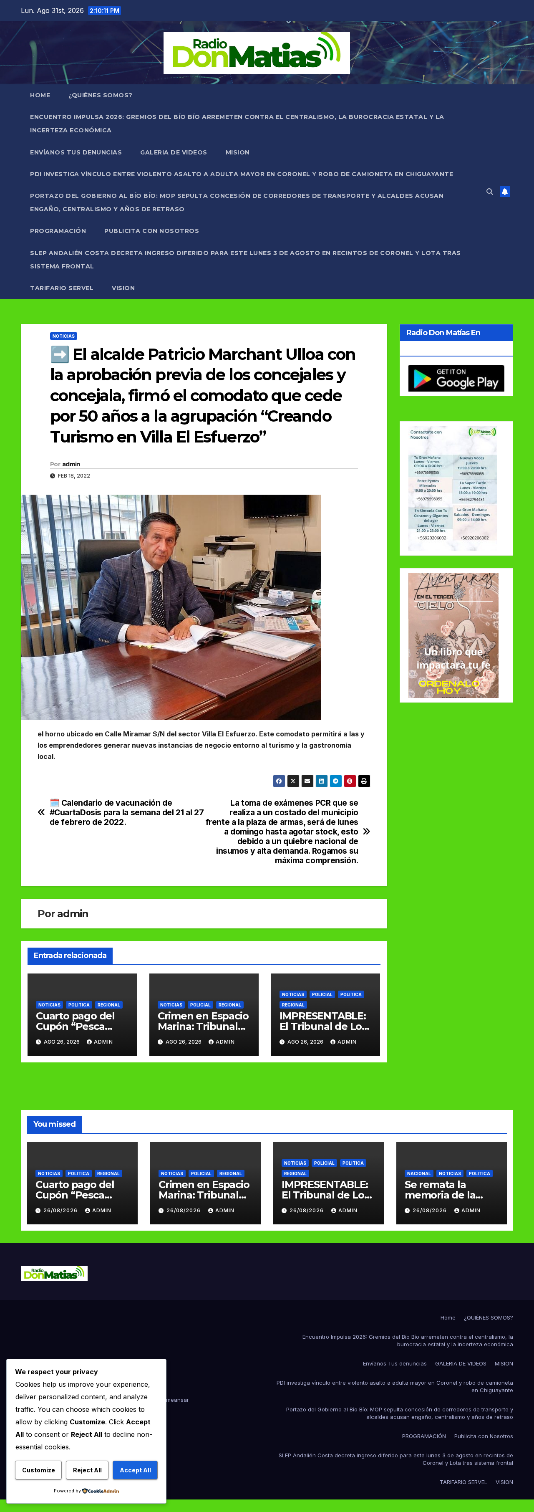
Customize (38, 1470)
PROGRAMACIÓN (58, 231)
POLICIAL (200, 1004)
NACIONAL (419, 1173)
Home (40, 95)
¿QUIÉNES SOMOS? (100, 95)
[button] (489, 191)
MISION (238, 152)
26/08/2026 (61, 1210)
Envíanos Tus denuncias (76, 152)
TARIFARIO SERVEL (61, 288)
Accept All (135, 1470)
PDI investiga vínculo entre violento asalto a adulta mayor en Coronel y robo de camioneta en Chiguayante (241, 174)
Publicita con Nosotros (151, 231)
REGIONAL (109, 1004)
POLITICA (79, 1004)
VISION (123, 288)
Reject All (87, 1470)
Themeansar (172, 1399)
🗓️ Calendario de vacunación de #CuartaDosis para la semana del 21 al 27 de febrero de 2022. (127, 812)
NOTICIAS (64, 336)
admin (71, 464)
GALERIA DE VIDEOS (173, 152)
